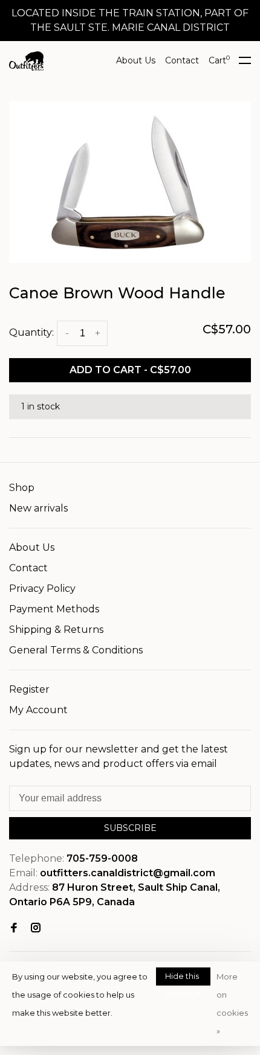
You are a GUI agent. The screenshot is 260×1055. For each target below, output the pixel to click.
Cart (219, 60)
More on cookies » (232, 1004)
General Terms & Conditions (76, 650)
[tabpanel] (130, 182)
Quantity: (31, 332)
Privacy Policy (42, 588)
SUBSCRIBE (130, 828)
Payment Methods (54, 609)
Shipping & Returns (56, 629)
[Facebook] (14, 928)
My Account (38, 710)
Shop (21, 487)
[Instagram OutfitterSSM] (36, 928)
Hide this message (183, 978)
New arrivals (38, 508)
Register (29, 689)
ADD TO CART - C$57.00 (130, 370)
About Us (135, 60)
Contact (182, 60)
